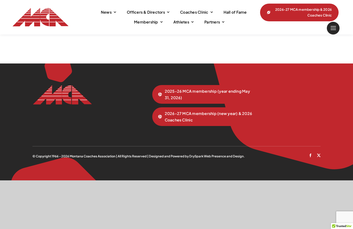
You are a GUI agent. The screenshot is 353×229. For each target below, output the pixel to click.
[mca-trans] (40, 9)
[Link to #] (333, 28)
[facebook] (310, 155)
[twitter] (319, 155)
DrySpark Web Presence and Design (216, 156)
